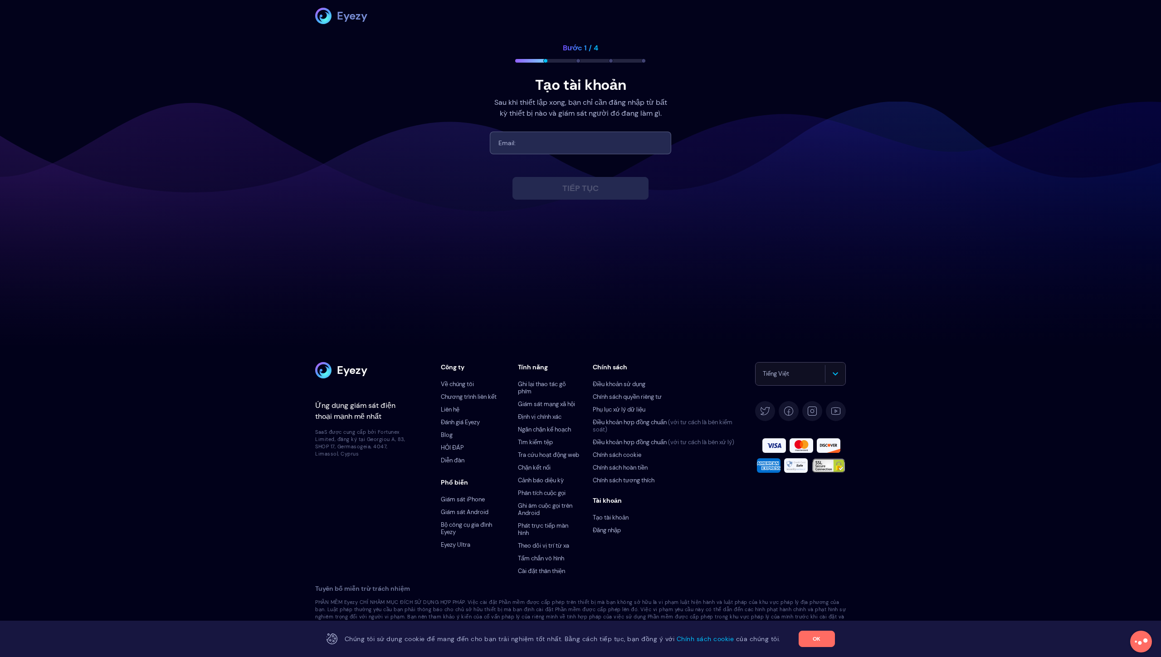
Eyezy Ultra (455, 545)
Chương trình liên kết (469, 397)
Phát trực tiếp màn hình (543, 529)
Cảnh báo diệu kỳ (541, 480)
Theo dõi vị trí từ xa (543, 545)
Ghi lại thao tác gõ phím (542, 387)
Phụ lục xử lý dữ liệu (619, 409)
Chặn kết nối (534, 467)
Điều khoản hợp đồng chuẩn (662, 425)
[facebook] (789, 411)
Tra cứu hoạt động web (548, 455)
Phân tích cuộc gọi (542, 493)
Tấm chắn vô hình (541, 558)
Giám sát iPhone (463, 499)
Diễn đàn (452, 460)
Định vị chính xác (539, 417)
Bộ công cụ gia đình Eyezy (466, 528)
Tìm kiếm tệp (535, 442)
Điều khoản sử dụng (619, 384)
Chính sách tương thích (623, 480)
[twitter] (765, 411)
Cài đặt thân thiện (541, 571)
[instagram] (812, 411)
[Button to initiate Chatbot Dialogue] (1141, 641)
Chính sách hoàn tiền (620, 467)
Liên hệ (450, 409)
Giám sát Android (464, 512)
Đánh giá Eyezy (460, 422)
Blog (447, 435)
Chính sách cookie (617, 455)
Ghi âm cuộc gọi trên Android (545, 509)
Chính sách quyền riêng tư (627, 397)
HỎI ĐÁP (452, 447)
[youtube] (836, 411)
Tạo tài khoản (611, 517)
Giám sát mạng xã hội (546, 404)
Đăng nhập (607, 530)
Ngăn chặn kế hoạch (544, 429)
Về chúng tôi (457, 384)
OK (816, 638)
